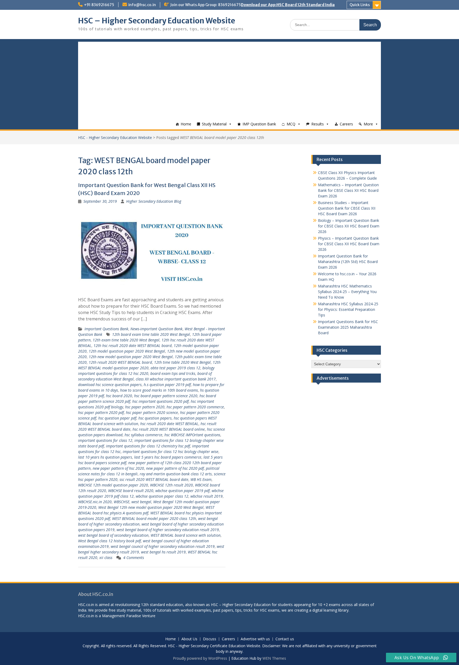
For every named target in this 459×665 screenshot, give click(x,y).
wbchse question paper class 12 (162, 496)
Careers (346, 123)
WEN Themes (274, 658)
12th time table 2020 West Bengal (182, 362)
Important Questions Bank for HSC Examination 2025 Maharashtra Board (348, 327)
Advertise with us (255, 639)
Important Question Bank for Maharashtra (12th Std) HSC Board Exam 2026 (348, 261)
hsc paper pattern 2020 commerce (195, 406)
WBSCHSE (121, 501)
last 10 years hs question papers (105, 457)
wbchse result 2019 (206, 496)
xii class (105, 557)
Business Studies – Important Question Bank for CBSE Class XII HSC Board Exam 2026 (346, 208)
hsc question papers (155, 418)
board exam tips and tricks (172, 373)
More (368, 123)
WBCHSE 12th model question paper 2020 (113, 485)
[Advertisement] (229, 79)
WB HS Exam (200, 479)
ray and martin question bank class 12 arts (176, 473)
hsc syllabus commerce (143, 434)
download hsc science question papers (110, 384)
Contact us (284, 639)
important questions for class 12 (105, 440)
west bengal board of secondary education (113, 535)
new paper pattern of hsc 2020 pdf (175, 468)
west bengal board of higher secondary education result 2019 (168, 529)
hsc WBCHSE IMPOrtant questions (192, 434)
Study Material (214, 123)
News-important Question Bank (156, 328)
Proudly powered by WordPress (200, 658)
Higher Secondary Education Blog (153, 201)
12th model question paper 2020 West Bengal (127, 351)
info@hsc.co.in (142, 4)
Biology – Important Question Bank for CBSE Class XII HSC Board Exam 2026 (348, 226)
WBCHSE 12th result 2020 (171, 485)
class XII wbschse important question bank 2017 (176, 379)
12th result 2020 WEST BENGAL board (120, 362)
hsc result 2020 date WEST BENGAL (169, 423)
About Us (189, 639)
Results (317, 123)
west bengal (141, 501)
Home (186, 123)
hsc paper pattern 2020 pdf (101, 412)
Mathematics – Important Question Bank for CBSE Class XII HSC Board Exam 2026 (348, 190)
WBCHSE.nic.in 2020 (95, 501)
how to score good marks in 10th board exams (159, 390)
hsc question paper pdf (117, 418)
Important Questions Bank (106, 328)
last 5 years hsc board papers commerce (167, 457)
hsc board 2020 (119, 395)
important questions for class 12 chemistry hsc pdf (148, 445)
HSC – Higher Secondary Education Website (156, 21)
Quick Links (360, 4)
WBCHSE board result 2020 (130, 490)
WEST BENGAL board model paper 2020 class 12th (154, 518)
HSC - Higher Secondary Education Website (115, 137)
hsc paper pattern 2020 (144, 406)
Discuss (209, 639)
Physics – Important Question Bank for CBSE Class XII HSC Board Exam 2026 (348, 244)
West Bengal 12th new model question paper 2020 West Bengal (150, 507)
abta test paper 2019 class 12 (175, 367)
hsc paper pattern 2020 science (152, 412)
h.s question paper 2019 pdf (167, 384)
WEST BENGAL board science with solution (185, 535)
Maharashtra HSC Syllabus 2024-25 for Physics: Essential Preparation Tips (348, 309)
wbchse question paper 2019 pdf (182, 490)
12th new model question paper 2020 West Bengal (131, 356)
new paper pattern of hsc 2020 (118, 468)
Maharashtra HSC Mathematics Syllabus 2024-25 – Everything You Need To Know (347, 291)
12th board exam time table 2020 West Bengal (151, 334)
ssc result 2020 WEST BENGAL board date (154, 479)
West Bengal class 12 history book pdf (109, 540)
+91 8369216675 (99, 4)
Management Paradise (121, 615)
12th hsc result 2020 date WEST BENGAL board (133, 345)
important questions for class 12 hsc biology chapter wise (170, 451)
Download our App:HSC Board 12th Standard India (288, 4)
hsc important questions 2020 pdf (160, 401)
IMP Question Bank (259, 123)
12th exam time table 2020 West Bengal (126, 339)
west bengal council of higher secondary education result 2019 (163, 546)
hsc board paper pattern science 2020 (165, 395)
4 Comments (133, 557)
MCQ (291, 123)
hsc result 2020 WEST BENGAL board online (169, 429)
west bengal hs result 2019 (163, 551)
